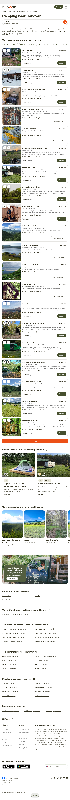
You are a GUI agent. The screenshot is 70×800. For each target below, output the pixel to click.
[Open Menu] (66, 7)
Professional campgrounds (23, 737)
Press (4, 742)
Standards (22, 745)
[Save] (4, 50)
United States (11, 11)
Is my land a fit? (24, 733)
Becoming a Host (24, 729)
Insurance (22, 741)
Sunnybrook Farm (53, 484)
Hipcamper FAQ (7, 745)
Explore (4, 11)
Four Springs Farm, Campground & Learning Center (15, 485)
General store (6, 733)
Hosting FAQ (23, 748)
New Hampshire (20, 11)
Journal (4, 736)
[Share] (8, 50)
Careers (4, 739)
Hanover (29, 11)
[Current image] (8, 64)
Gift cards (5, 729)
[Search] (65, 22)
